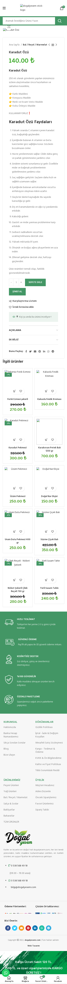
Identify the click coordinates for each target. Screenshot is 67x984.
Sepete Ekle (35, 282)
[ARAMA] (59, 21)
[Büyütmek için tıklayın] (9, 26)
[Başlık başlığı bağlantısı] (33, 492)
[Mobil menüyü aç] (4, 8)
